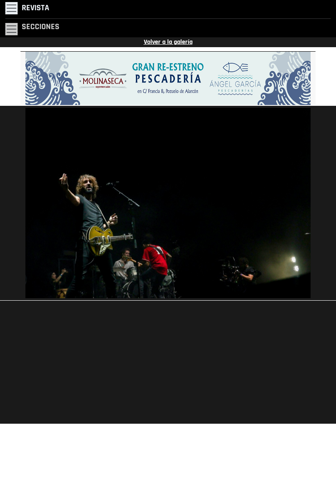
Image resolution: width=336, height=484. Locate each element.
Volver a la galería (168, 42)
